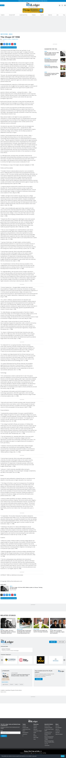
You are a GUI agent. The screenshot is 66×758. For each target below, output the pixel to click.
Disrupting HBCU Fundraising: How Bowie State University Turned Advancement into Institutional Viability (51, 60)
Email (2, 730)
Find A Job (53, 638)
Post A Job (61, 638)
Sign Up (4, 735)
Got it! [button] (63, 756)
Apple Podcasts (5, 680)
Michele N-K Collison (7, 39)
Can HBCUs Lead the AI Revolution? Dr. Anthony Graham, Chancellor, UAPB (20, 671)
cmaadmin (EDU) (15, 39)
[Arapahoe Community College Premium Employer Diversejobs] (10, 656)
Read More (38, 675)
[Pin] (12, 44)
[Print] (2, 44)
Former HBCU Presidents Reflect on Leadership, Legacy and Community (51, 74)
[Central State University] (25, 656)
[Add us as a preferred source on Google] (15, 44)
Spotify (16, 680)
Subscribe (2, 5)
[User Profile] (60, 5)
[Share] (4, 44)
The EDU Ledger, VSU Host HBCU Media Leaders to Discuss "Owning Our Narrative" (26, 584)
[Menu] (65, 5)
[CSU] (41, 656)
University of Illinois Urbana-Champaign (10, 647)
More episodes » (5, 678)
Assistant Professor (6, 645)
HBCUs (10, 34)
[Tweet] (10, 44)
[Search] (62, 5)
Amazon (11, 680)
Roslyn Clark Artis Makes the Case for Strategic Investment (51, 67)
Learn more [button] (34, 756)
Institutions (4, 34)
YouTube (21, 680)
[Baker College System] (56, 656)
